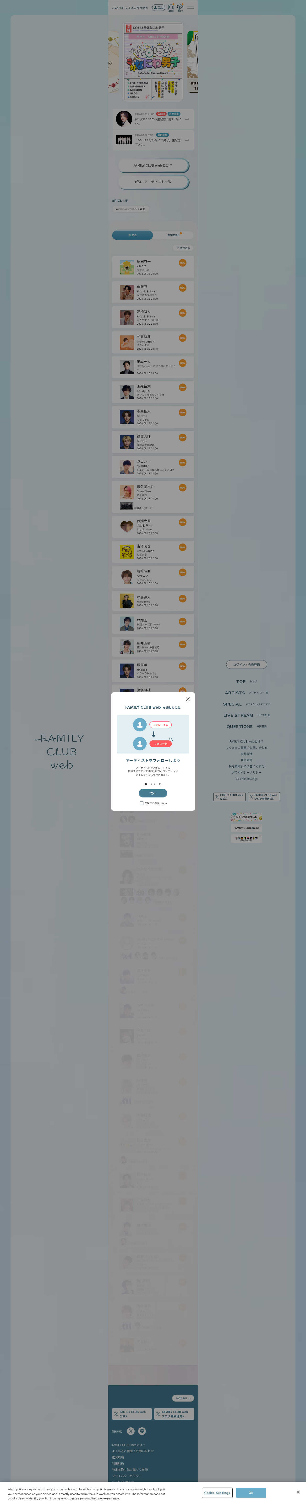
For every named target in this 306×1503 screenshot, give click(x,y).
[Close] (298, 1492)
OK (251, 1492)
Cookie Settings (217, 1492)
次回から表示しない (155, 803)
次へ (153, 793)
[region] (153, 1492)
